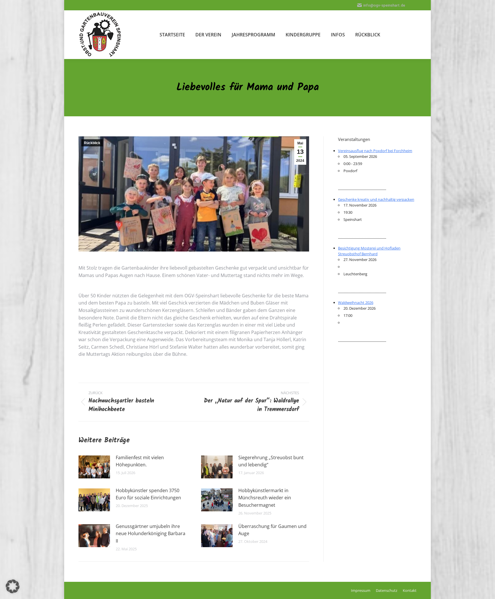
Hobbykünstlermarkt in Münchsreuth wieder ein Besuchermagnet (264, 497)
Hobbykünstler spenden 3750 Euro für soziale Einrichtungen (148, 494)
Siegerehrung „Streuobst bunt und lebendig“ (271, 461)
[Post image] (94, 466)
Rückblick (92, 143)
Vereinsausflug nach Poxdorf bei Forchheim (375, 150)
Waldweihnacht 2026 (355, 302)
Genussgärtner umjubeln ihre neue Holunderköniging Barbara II (150, 533)
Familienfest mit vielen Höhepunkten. (140, 461)
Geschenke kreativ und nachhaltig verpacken (376, 199)
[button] (12, 586)
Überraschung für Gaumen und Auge (272, 530)
